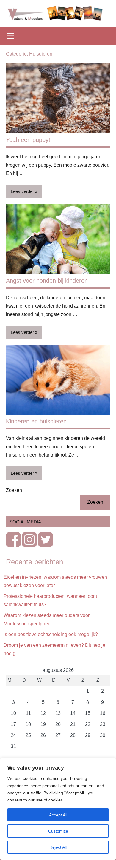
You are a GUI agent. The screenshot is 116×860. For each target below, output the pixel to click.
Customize (58, 831)
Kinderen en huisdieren (36, 421)
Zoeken (14, 490)
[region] (58, 809)
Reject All (58, 847)
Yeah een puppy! (28, 139)
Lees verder (22, 191)
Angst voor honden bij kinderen (47, 280)
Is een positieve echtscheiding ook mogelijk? (51, 634)
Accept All (58, 815)
